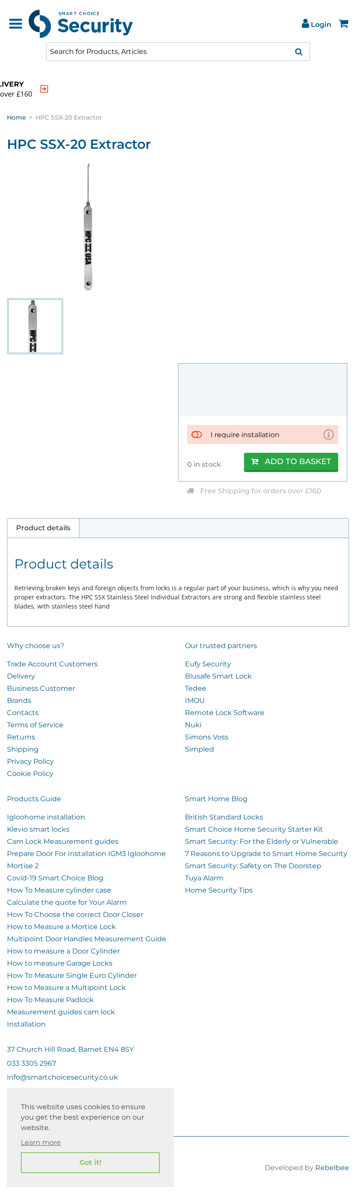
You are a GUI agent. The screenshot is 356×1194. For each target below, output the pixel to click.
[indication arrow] (44, 89)
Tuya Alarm (204, 878)
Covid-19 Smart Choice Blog (55, 878)
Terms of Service (35, 725)
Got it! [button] (90, 1162)
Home (16, 117)
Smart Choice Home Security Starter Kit (254, 829)
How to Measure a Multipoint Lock (66, 987)
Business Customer (41, 688)
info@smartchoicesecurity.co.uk (62, 1077)
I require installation (245, 435)
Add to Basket (298, 461)
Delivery (21, 676)
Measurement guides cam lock (61, 1012)
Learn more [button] (41, 1142)
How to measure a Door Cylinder (63, 951)
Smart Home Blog (216, 799)
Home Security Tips (219, 890)
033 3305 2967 (31, 1063)
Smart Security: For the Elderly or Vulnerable (261, 841)
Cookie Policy (30, 773)
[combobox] (178, 51)
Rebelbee (332, 1168)
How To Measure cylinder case (59, 890)
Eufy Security (208, 664)
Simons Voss (206, 737)
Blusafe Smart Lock (218, 676)
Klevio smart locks (38, 829)
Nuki (193, 725)
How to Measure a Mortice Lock (61, 927)
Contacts (23, 713)
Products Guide (34, 799)
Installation (26, 1024)
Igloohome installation (46, 817)
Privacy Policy (30, 761)
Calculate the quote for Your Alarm (67, 902)
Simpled (199, 749)
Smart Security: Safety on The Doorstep (253, 866)
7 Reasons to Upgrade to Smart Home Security (266, 854)
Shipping (23, 749)
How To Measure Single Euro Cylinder (72, 975)
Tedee (195, 688)
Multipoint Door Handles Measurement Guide (86, 939)
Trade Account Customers (52, 664)
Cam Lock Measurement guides (63, 841)
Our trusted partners (221, 646)
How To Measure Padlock (50, 1000)
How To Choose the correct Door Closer (75, 914)
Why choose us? (35, 646)
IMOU (195, 700)
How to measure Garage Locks (59, 963)
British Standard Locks (224, 817)
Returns (21, 737)
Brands (19, 700)
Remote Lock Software (224, 713)
